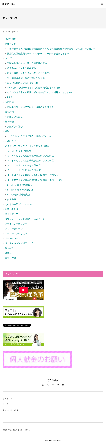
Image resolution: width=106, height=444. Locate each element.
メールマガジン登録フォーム (19, 243)
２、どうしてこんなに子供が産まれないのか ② (30, 160)
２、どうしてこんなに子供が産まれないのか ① (30, 156)
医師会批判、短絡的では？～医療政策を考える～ (31, 107)
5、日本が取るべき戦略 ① (20, 185)
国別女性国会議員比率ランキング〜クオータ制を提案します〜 (38, 53)
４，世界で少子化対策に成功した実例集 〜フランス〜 (34, 175)
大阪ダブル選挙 (15, 117)
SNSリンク (10, 141)
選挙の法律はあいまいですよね (22, 83)
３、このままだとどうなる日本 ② (24, 170)
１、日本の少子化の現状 (19, 151)
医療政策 (9, 102)
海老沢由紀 (8, 4)
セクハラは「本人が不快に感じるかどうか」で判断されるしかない (40, 92)
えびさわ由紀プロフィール (18, 204)
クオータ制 (10, 44)
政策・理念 (10, 258)
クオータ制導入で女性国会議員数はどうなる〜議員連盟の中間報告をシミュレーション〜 (51, 49)
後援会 (8, 253)
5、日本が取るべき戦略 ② (20, 190)
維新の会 (9, 121)
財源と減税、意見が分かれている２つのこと (29, 73)
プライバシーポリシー (16, 224)
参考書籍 (11, 199)
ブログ (8, 58)
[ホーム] (4, 32)
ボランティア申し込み (16, 233)
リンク (6, 404)
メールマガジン (12, 238)
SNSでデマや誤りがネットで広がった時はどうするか (33, 87)
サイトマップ (11, 214)
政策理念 (9, 112)
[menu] (102, 4)
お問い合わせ (11, 209)
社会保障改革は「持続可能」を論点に (26, 78)
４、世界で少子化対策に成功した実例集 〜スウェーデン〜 (36, 180)
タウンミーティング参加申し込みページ (25, 219)
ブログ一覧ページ (14, 229)
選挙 (7, 131)
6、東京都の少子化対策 (19, 194)
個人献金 (9, 248)
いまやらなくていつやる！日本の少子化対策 (27, 146)
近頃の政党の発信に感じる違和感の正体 (27, 63)
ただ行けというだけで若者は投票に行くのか (29, 136)
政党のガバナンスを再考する (21, 68)
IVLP (9, 97)
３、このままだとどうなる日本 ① (24, 165)
